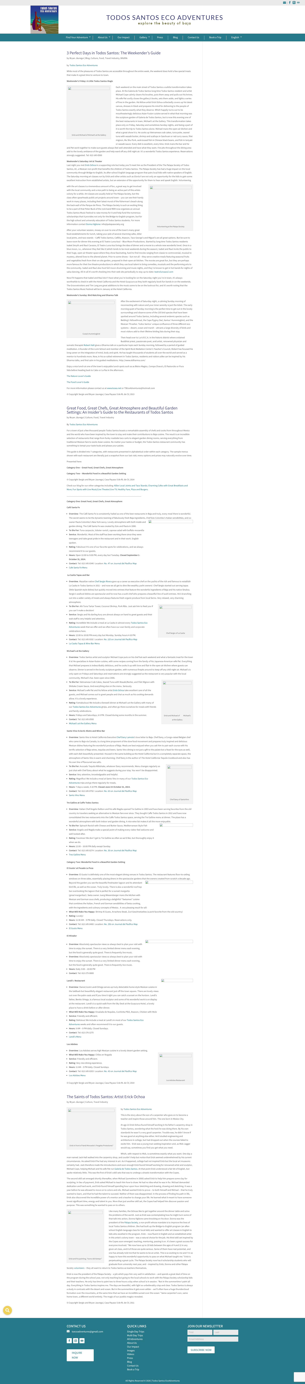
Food (101, 58)
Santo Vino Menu (77, 795)
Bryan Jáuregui (77, 58)
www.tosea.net (114, 388)
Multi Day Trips (135, 1335)
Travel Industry (112, 58)
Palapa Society (131, 1222)
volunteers (79, 1268)
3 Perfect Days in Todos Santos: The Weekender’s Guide (114, 52)
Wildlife (123, 58)
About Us (103, 37)
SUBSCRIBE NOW (201, 1350)
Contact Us (193, 37)
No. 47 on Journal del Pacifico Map (120, 563)
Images (131, 1350)
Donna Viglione (93, 224)
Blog (175, 37)
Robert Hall (89, 345)
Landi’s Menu (75, 1036)
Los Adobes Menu (77, 1075)
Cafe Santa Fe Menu (78, 567)
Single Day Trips (135, 1331)
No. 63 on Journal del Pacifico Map (120, 791)
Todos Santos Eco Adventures (84, 65)
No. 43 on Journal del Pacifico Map (120, 1071)
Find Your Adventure (77, 37)
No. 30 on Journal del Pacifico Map (120, 850)
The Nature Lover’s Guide (79, 376)
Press (160, 37)
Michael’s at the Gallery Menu (83, 723)
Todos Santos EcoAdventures (166, 1380)
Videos (130, 1354)
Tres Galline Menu (77, 854)
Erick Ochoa (90, 165)
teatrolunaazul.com (163, 271)
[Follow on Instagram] (75, 1340)
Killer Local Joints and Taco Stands (130, 485)
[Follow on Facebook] (69, 1340)
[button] (7, 1310)
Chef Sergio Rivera (103, 581)
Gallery (143, 37)
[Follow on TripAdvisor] (82, 1340)
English (235, 37)
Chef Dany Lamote (125, 737)
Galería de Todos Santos (126, 1168)
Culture (94, 58)
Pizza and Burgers (139, 489)
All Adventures (135, 1339)
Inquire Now (77, 1355)
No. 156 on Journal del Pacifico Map (121, 924)
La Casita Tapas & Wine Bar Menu (84, 643)
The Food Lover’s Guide (78, 382)
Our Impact (123, 37)
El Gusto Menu (76, 928)
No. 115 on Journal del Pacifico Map (120, 639)
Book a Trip (215, 37)
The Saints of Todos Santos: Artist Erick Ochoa (106, 1096)
